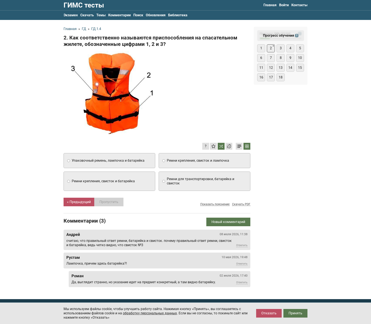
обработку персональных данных (150, 313)
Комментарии (119, 15)
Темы (101, 15)
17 (271, 77)
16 (261, 77)
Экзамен (71, 15)
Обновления (156, 15)
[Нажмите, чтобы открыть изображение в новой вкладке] (112, 93)
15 (300, 68)
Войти (284, 5)
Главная (270, 5)
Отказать (269, 313)
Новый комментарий (228, 222)
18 (281, 77)
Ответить (242, 245)
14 (290, 68)
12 (271, 68)
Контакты (299, 5)
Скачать (87, 15)
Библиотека (177, 15)
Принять (295, 313)
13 (281, 68)
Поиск (138, 15)
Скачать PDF (241, 204)
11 (261, 68)
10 (300, 58)
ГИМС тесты (84, 5)
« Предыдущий (79, 202)
